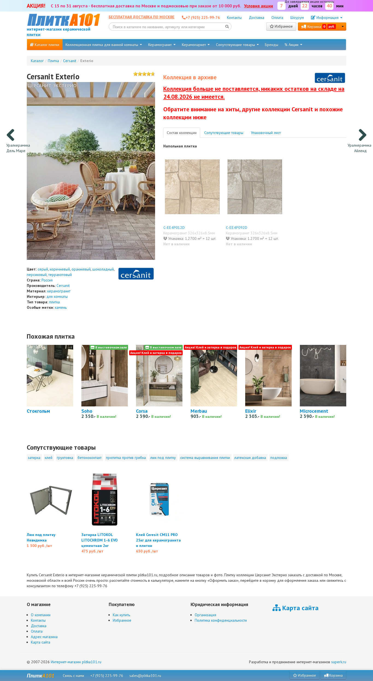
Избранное (283, 26)
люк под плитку (163, 457)
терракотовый (60, 274)
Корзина (320, 26)
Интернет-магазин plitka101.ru (76, 661)
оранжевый (81, 269)
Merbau (199, 411)
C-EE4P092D (236, 227)
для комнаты (57, 296)
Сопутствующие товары (236, 44)
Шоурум (297, 17)
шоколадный (103, 269)
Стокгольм (38, 411)
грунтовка (65, 457)
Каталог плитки (46, 44)
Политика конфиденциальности (221, 620)
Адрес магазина (44, 636)
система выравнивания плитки (205, 457)
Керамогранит (160, 44)
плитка (54, 301)
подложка (278, 457)
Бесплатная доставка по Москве (141, 16)
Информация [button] (327, 17)
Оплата (277, 17)
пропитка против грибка (126, 457)
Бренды (271, 44)
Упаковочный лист (266, 132)
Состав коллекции (182, 132)
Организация (205, 614)
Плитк (40, 675)
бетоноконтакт (90, 457)
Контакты (234, 17)
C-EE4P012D (174, 227)
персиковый (37, 274)
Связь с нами (73, 675)
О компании (41, 614)
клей (48, 457)
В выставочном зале (110, 347)
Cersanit (63, 285)
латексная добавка (250, 457)
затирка (34, 457)
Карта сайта (40, 642)
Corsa (141, 411)
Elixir (250, 411)
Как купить (121, 614)
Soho (86, 411)
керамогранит (58, 291)
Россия (47, 280)
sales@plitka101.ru (145, 675)
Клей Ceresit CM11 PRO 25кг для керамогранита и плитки (158, 540)
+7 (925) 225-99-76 (106, 675)
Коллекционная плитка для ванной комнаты (102, 44)
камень (61, 307)
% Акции (292, 44)
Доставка (256, 17)
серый (43, 269)
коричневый (60, 269)
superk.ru (338, 661)
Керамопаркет (194, 44)
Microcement (314, 411)
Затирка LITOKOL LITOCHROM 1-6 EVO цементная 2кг (99, 540)
